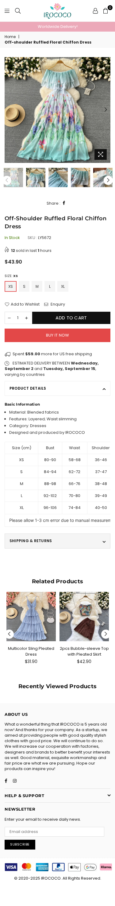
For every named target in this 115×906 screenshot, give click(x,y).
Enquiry (57, 304)
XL (63, 286)
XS (10, 286)
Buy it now (57, 335)
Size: (11, 276)
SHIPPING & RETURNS (31, 540)
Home (10, 36)
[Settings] (95, 10)
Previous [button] (9, 109)
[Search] (17, 10)
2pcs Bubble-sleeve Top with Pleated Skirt (84, 651)
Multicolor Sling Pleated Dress (31, 651)
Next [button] (105, 109)
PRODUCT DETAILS (28, 388)
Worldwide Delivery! (58, 26)
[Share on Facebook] (64, 203)
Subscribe (20, 844)
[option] (57, 26)
